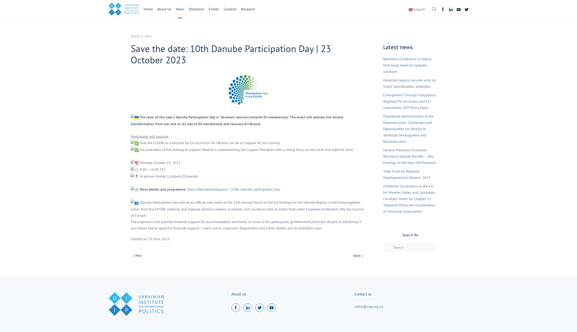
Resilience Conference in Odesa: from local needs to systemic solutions (407, 65)
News (180, 9)
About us (238, 294)
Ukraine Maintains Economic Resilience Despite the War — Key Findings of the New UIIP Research (409, 156)
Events (214, 9)
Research (248, 9)
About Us (164, 9)
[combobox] (410, 247)
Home (148, 9)
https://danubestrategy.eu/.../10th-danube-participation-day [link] (233, 189)
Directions (196, 9)
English (419, 9)
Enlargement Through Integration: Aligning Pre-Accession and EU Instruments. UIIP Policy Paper (409, 101)
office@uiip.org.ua (369, 306)
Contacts (230, 9)
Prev (138, 255)
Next (357, 255)
